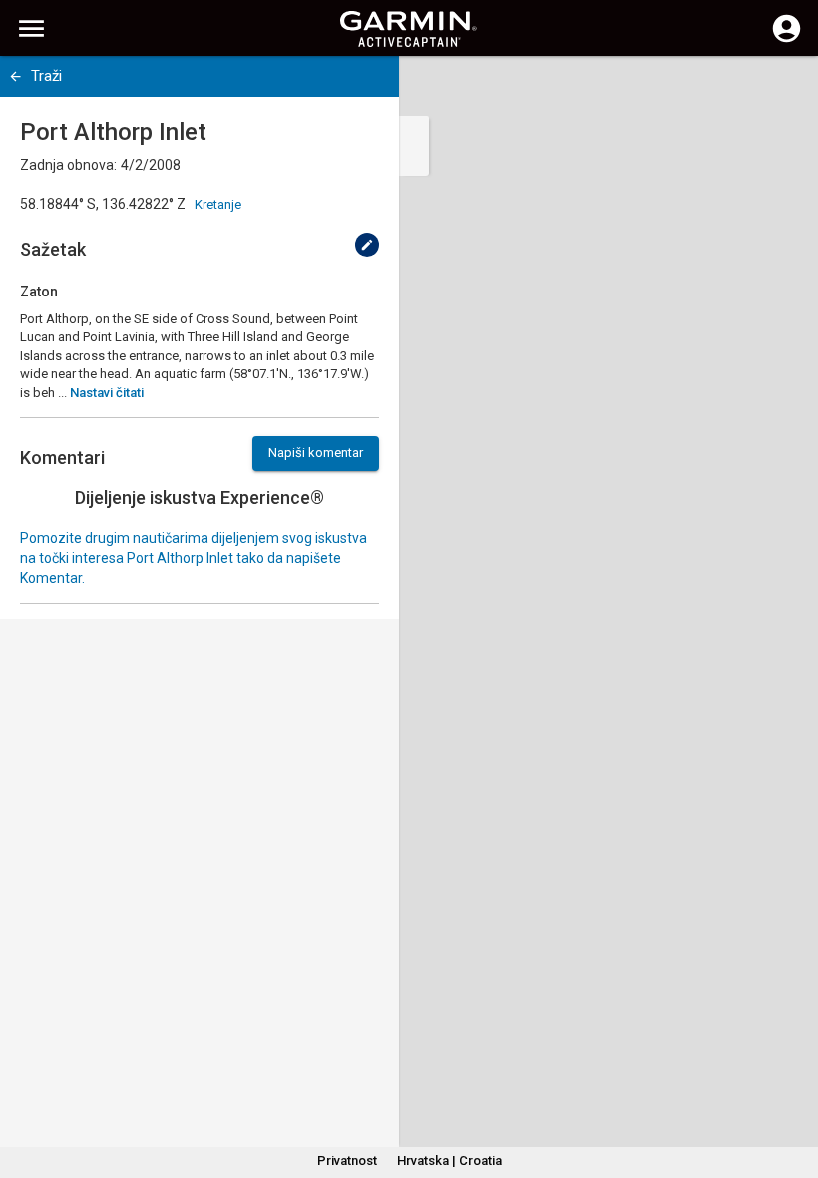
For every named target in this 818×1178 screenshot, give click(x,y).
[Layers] (784, 90)
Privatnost (347, 1160)
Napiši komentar (315, 452)
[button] (793, 1087)
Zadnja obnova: (68, 165)
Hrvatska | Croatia (449, 1160)
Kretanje (218, 204)
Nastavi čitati (107, 392)
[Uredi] (367, 245)
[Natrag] (15, 76)
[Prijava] (786, 40)
